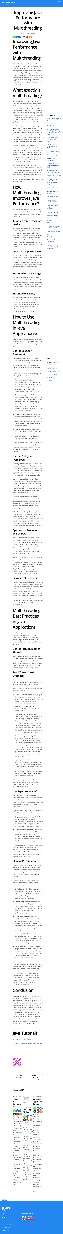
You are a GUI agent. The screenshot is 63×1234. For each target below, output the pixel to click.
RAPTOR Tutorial (52, 368)
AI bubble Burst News (53, 212)
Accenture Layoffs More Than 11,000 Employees (52, 246)
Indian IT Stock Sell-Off (54, 176)
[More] (30, 37)
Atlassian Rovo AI (52, 188)
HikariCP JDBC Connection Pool (35, 1077)
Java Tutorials (31, 33)
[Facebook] (20, 37)
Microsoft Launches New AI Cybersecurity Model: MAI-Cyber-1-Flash (53, 131)
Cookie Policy (5, 1230)
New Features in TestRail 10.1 (52, 159)
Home (3, 1217)
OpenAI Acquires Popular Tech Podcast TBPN (53, 146)
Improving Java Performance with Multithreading (28, 20)
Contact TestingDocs (7, 1224)
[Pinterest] (27, 37)
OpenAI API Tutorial (53, 371)
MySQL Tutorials (52, 375)
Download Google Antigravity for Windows (52, 206)
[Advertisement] (54, 34)
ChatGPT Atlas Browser (51, 222)
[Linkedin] (17, 37)
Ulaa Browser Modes (53, 231)
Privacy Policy (6, 1227)
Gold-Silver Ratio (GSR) (54, 196)
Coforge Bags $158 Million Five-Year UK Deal (53, 165)
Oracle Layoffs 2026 (53, 151)
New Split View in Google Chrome (52, 201)
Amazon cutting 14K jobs (53, 216)
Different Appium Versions (52, 235)
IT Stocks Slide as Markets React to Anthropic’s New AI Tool (52, 181)
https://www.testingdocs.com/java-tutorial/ (28, 1043)
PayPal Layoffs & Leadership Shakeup (53, 171)
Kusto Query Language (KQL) (54, 119)
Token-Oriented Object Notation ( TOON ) (54, 227)
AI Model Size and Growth (52, 192)
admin (23, 33)
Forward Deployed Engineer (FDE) (52, 124)
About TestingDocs (7, 1221)
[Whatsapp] (14, 37)
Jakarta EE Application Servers (37, 1101)
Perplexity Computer (53, 155)
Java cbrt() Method (19, 1076)
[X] (23, 37)
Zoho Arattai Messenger (51, 241)
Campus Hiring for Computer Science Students (52, 139)
